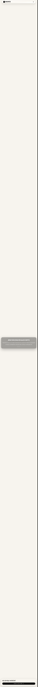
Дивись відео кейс (18, 683)
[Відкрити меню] (33, 2)
